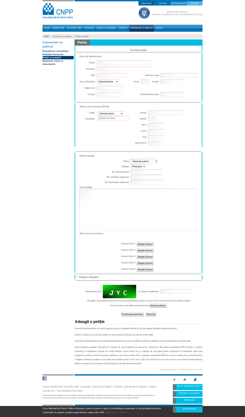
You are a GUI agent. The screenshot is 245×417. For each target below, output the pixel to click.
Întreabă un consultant (55, 51)
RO (192, 3)
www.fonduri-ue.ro (147, 395)
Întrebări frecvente (52, 54)
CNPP (46, 36)
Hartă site (146, 3)
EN (196, 3)
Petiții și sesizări (82, 36)
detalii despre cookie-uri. (116, 412)
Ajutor (162, 3)
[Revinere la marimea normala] (174, 382)
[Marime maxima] (195, 382)
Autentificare (178, 3)
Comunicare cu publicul (62, 36)
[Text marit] (185, 382)
